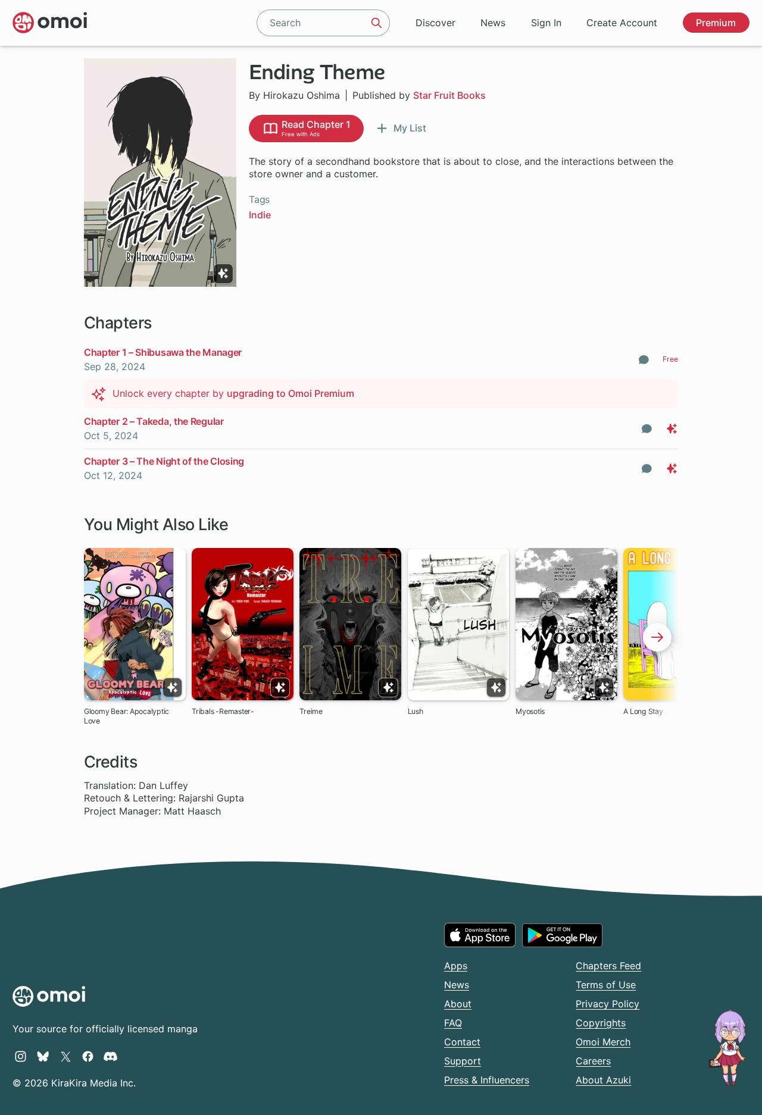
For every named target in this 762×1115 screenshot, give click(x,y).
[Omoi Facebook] (88, 1056)
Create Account (621, 23)
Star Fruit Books (449, 95)
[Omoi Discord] (110, 1056)
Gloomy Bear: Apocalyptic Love (126, 716)
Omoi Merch (603, 1042)
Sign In (546, 23)
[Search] (376, 22)
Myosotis (530, 711)
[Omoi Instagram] (21, 1056)
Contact (462, 1042)
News (492, 23)
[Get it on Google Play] (562, 935)
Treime (311, 711)
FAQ (453, 1023)
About (457, 1004)
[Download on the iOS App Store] (480, 935)
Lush (415, 711)
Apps (455, 966)
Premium (716, 23)
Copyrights (601, 1023)
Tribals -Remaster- (223, 711)
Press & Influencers (486, 1080)
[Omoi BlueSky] (43, 1056)
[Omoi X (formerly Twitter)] (66, 1056)
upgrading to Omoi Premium (290, 393)
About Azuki (603, 1080)
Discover (435, 23)
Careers (593, 1061)
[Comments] (644, 359)
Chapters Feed (608, 966)
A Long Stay (643, 711)
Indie (260, 215)
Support (462, 1061)
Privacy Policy (607, 1004)
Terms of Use (606, 985)
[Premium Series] (223, 273)
